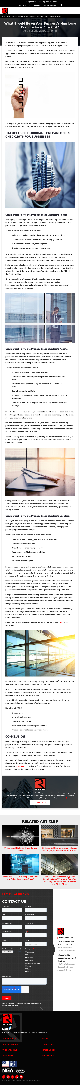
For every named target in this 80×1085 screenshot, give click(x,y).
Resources (8, 1056)
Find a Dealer (48, 1044)
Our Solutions (10, 1044)
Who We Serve (9, 1050)
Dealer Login (48, 1050)
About (44, 1038)
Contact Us (40, 802)
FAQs (66, 798)
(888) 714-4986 (65, 947)
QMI (60, 622)
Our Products (9, 1038)
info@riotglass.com (34, 2)
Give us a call (22, 766)
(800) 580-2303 (51, 2)
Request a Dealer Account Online (65, 968)
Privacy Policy (35, 1080)
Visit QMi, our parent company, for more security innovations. (24, 1032)
